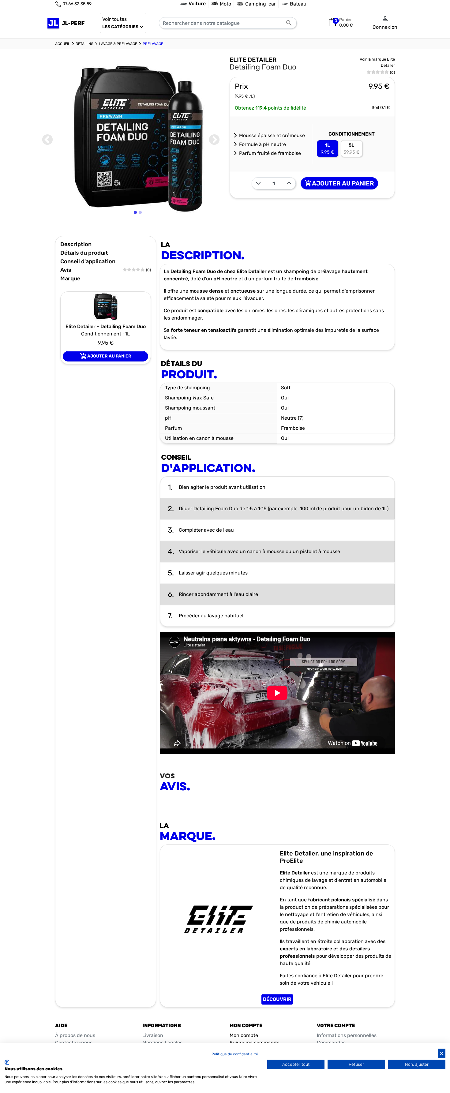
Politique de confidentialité (235, 1054)
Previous (47, 140)
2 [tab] (141, 228)
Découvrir (277, 999)
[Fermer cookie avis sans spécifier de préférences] (441, 1053)
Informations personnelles (347, 1035)
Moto (225, 4)
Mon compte (244, 1035)
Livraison (152, 1035)
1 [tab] (136, 228)
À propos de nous (75, 1035)
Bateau (298, 4)
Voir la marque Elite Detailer (377, 62)
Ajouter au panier (339, 183)
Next (214, 140)
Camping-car (260, 4)
